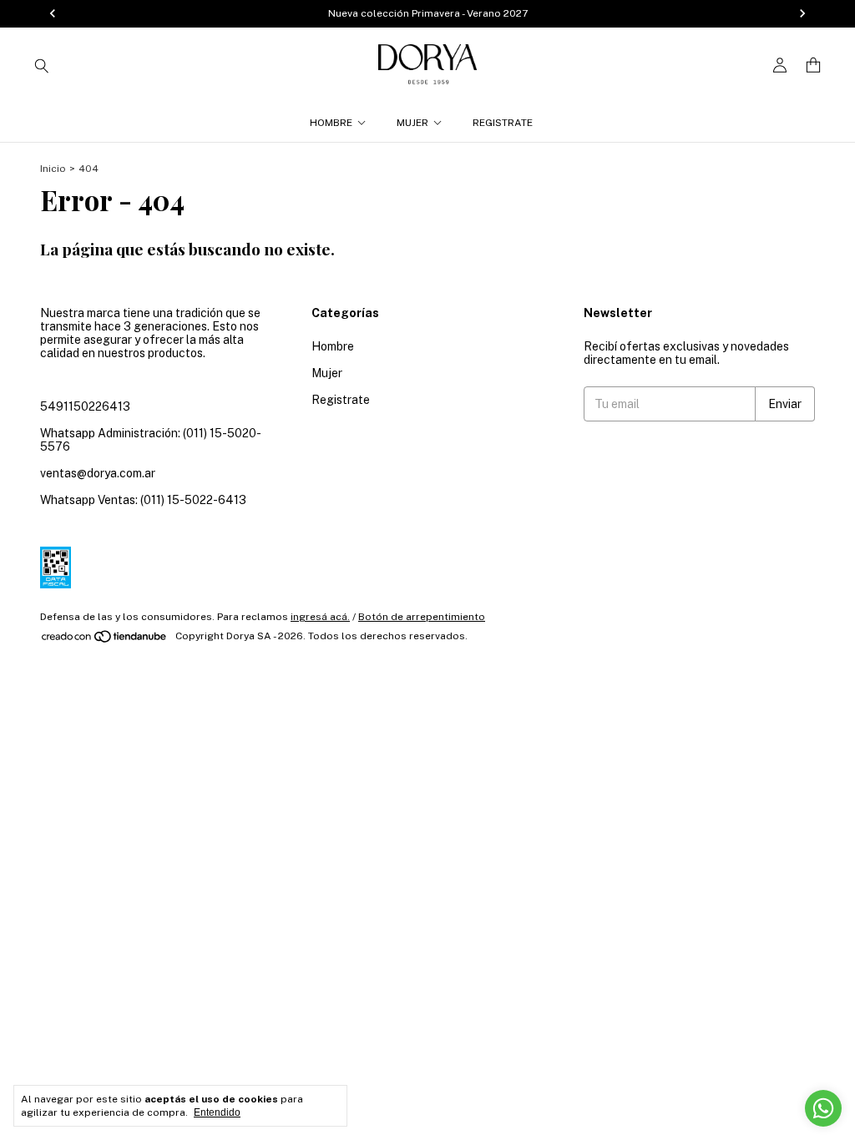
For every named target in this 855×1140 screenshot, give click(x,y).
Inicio (53, 168)
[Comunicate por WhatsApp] (823, 1108)
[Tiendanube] (104, 640)
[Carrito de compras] (813, 65)
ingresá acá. (320, 617)
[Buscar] (41, 65)
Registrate (503, 123)
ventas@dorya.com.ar (97, 473)
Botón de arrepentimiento (421, 617)
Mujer (412, 123)
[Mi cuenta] (780, 65)
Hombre (331, 123)
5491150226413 (85, 406)
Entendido (217, 1112)
